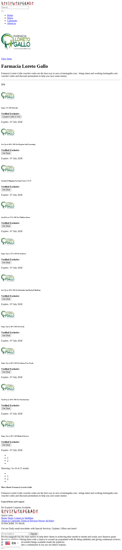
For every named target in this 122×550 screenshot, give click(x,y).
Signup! (33, 534)
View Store (6, 58)
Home (10, 15)
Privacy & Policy (46, 520)
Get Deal (6, 153)
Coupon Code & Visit (11, 117)
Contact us (19, 518)
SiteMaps (29, 518)
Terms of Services (29, 520)
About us (11, 23)
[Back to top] (2, 548)
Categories (12, 20)
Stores (10, 18)
